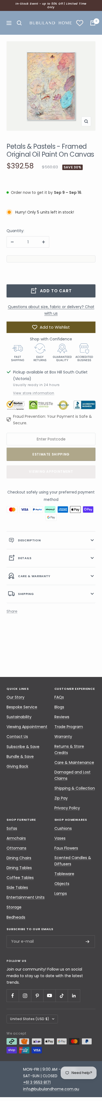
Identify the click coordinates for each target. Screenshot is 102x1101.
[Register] (87, 941)
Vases (60, 838)
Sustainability (19, 717)
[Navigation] (9, 23)
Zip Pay (61, 798)
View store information (33, 393)
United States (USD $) (29, 1019)
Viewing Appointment (51, 471)
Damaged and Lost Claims (72, 775)
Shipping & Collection (74, 788)
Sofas (12, 828)
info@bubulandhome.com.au (51, 1089)
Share (12, 611)
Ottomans (16, 848)
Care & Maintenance (74, 762)
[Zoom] (86, 121)
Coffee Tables (20, 877)
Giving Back (17, 766)
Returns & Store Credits (69, 749)
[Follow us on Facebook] (13, 995)
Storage (14, 907)
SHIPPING (26, 594)
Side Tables (17, 887)
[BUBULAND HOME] (50, 22)
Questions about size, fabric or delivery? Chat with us (51, 310)
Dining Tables (19, 868)
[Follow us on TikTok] (61, 995)
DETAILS (25, 558)
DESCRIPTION (29, 540)
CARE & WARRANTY (34, 576)
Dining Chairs (19, 858)
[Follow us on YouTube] (49, 995)
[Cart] (92, 23)
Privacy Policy (67, 808)
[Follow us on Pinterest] (37, 995)
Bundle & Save (20, 756)
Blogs (59, 707)
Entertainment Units (26, 897)
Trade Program (68, 726)
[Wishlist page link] (79, 23)
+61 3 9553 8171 (37, 1082)
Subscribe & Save (23, 746)
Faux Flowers (66, 848)
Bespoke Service (22, 707)
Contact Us (17, 736)
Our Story (15, 697)
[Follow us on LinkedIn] (74, 995)
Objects (61, 883)
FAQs (59, 697)
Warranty (63, 736)
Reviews (61, 717)
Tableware (64, 874)
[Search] (19, 23)
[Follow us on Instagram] (25, 995)
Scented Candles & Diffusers (72, 861)
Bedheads (16, 917)
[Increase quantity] (43, 241)
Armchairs (16, 838)
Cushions (63, 828)
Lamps (60, 893)
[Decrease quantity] (12, 241)
